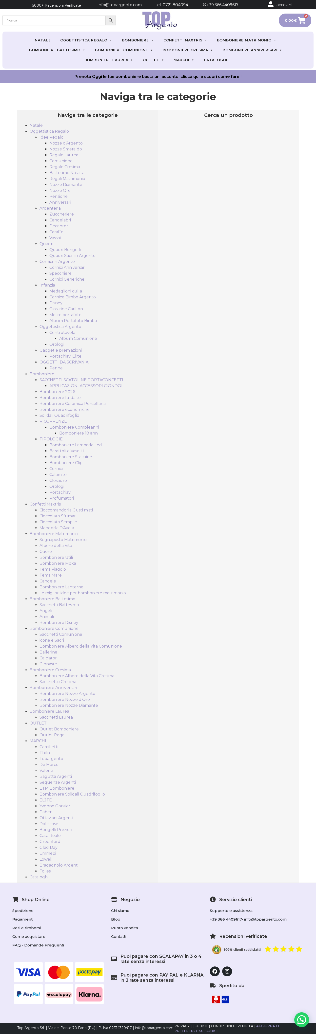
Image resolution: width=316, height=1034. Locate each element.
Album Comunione (78, 338)
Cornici (56, 468)
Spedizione (23, 910)
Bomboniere (135, 40)
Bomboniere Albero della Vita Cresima (77, 675)
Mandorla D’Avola (57, 528)
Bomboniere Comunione (121, 50)
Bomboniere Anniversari (250, 50)
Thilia (45, 752)
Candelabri (60, 220)
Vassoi (55, 238)
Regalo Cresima (64, 166)
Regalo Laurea (63, 155)
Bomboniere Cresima (185, 50)
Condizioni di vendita (232, 1026)
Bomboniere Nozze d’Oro (65, 699)
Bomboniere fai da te (60, 397)
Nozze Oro (60, 190)
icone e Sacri (52, 640)
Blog (115, 919)
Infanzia (47, 285)
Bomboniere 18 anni (79, 433)
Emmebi (48, 853)
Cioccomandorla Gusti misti (66, 510)
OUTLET (151, 60)
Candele (48, 581)
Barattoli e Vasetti (66, 451)
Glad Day (49, 847)
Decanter (58, 226)
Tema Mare (51, 575)
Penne (56, 368)
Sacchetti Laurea (56, 717)
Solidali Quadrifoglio (59, 415)
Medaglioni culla (65, 291)
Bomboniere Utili (56, 557)
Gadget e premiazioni (61, 350)
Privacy (182, 1026)
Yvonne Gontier (55, 806)
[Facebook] (215, 971)
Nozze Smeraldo (65, 149)
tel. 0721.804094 (167, 4)
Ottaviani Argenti (56, 818)
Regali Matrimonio (67, 178)
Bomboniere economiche (65, 409)
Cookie (201, 1026)
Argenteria (50, 208)
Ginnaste (48, 664)
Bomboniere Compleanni (74, 427)
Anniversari (60, 202)
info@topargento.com (120, 4)
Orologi (56, 344)
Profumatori (61, 498)
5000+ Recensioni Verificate (56, 5)
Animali (47, 616)
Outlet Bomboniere (59, 729)
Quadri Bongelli (65, 249)
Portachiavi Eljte (65, 356)
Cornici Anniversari (67, 267)
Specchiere (60, 273)
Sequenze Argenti (58, 782)
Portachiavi (60, 492)
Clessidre (58, 480)
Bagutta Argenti (56, 776)
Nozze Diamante (65, 184)
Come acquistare (28, 936)
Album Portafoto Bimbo (73, 320)
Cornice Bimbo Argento (72, 297)
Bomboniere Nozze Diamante (69, 705)
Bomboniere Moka (58, 563)
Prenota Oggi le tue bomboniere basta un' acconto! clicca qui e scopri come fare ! (158, 76)
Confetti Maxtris (182, 40)
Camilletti (49, 746)
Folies (45, 871)
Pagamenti (22, 919)
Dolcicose (49, 823)
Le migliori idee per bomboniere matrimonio (83, 593)
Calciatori (49, 658)
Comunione (61, 161)
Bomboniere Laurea (106, 60)
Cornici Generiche (66, 279)
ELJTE (46, 800)
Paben (46, 812)
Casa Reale (50, 835)
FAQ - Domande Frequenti (38, 945)
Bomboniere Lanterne (61, 587)
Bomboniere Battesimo (55, 50)
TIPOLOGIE (51, 439)
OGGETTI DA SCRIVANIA (64, 362)
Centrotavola (62, 332)
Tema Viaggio (53, 569)
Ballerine (48, 652)
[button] (301, 1019)
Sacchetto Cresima (58, 681)
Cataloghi (215, 60)
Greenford (50, 841)
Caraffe (56, 232)
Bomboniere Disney (59, 622)
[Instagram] (227, 971)
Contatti (118, 936)
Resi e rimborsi (26, 927)
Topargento (51, 758)
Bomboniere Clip (65, 462)
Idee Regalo (51, 137)
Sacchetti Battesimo (59, 604)
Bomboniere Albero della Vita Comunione (81, 646)
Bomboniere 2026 (57, 391)
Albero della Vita (56, 545)
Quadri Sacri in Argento (72, 255)
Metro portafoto (65, 314)
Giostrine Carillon (66, 309)
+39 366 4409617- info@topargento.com (248, 919)
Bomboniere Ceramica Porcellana (73, 403)
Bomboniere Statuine (70, 456)
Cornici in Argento (57, 261)
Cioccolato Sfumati (58, 516)
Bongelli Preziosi (56, 829)
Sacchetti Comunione (61, 634)
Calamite (58, 474)
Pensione (58, 196)
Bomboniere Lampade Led (75, 445)
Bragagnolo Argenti (59, 865)
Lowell (46, 859)
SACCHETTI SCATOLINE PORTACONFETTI (81, 380)
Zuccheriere (61, 214)
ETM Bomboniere (57, 788)
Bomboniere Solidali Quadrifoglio (72, 794)
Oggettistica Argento (60, 326)
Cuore (46, 551)
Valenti (46, 770)
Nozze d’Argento (66, 143)
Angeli (46, 610)
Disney (55, 303)
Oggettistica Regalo (84, 40)
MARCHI (181, 60)
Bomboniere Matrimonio (244, 40)
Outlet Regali (53, 735)
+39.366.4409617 (222, 4)
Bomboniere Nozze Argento (67, 693)
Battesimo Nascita (66, 172)
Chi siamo (120, 910)
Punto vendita (124, 927)
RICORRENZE (53, 421)
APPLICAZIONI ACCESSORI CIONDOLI (87, 385)
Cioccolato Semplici (59, 522)
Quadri (46, 243)
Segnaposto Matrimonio (63, 539)
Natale (43, 40)
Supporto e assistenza (231, 910)
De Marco (49, 764)
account (284, 4)
